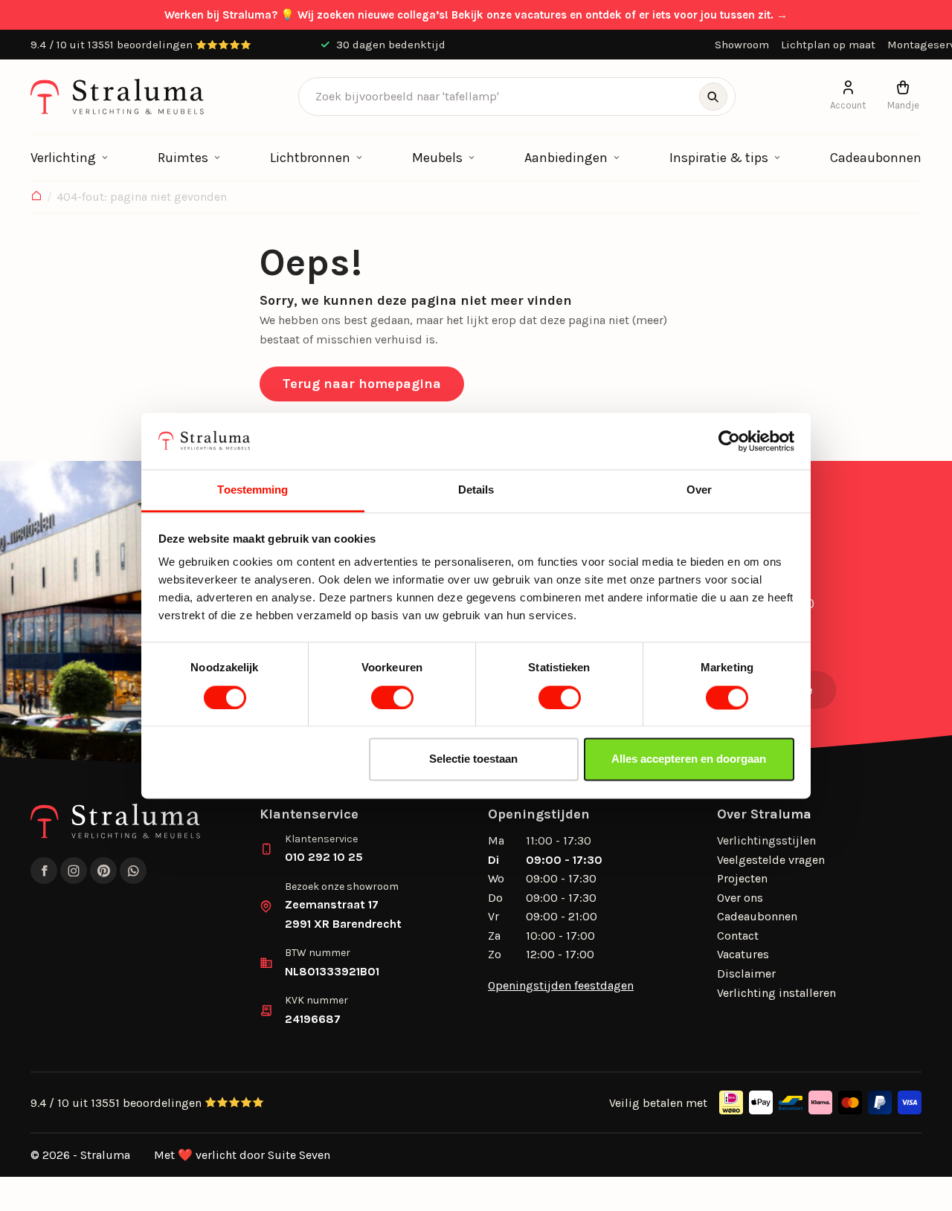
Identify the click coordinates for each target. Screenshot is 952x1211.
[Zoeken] (713, 97)
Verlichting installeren (776, 993)
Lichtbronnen (310, 157)
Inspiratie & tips (718, 157)
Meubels (437, 157)
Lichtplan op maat (828, 44)
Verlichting (63, 157)
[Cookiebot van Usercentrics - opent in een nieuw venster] (729, 441)
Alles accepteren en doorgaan (688, 759)
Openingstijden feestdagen (561, 985)
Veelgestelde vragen (771, 860)
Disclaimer (746, 973)
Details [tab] (476, 490)
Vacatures (743, 954)
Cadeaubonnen (876, 157)
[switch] (392, 697)
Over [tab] (699, 490)
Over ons (740, 898)
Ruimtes (183, 157)
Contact (738, 936)
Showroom (742, 44)
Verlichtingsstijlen (766, 840)
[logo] (117, 96)
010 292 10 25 (324, 857)
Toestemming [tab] (252, 490)
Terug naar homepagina (362, 383)
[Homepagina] (36, 197)
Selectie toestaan (473, 759)
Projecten (742, 878)
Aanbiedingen (566, 157)
